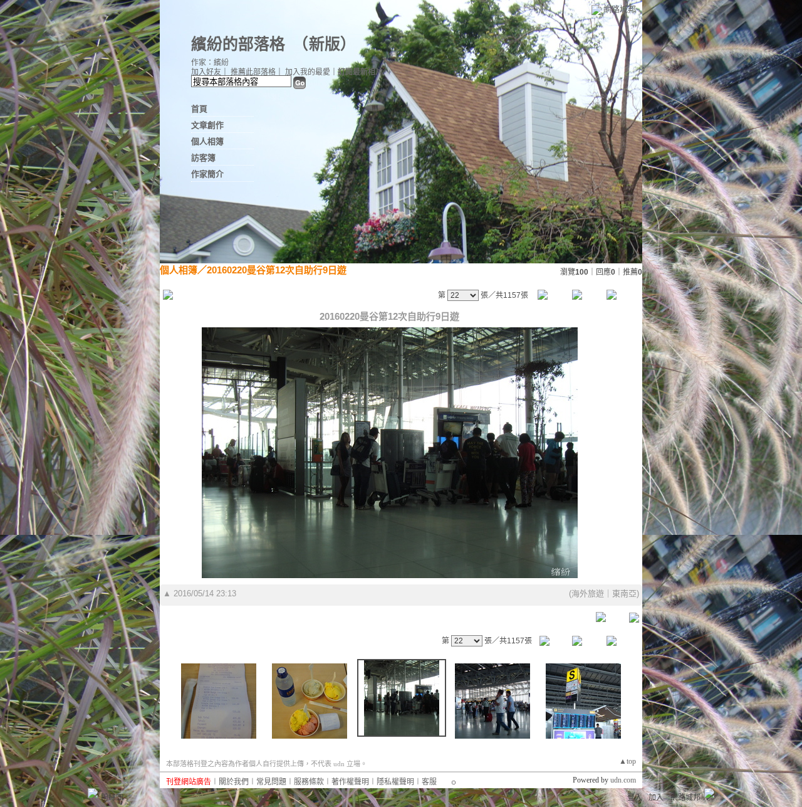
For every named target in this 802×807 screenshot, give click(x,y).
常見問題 (271, 782)
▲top (627, 761)
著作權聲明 (350, 782)
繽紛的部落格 (238, 44)
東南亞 (624, 593)
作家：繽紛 (210, 62)
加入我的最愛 (307, 72)
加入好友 (206, 72)
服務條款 (309, 782)
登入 (634, 797)
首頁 (199, 108)
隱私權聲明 (395, 782)
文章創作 (207, 125)
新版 (324, 44)
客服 (429, 782)
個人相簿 (207, 141)
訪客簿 (203, 157)
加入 (656, 797)
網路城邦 (619, 9)
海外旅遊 (587, 593)
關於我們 (234, 782)
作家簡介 (207, 174)
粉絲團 (112, 797)
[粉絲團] (93, 793)
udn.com (623, 780)
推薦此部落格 (253, 72)
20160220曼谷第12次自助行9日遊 (276, 270)
